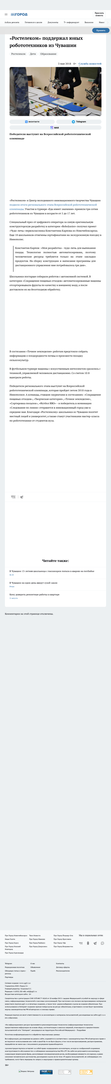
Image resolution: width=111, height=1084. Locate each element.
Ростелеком (18, 53)
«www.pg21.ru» (25, 983)
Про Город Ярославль (62, 939)
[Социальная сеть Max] (55, 127)
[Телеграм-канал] (78, 122)
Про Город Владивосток (63, 946)
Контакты (60, 963)
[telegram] (22, 497)
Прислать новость (99, 14)
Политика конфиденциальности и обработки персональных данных (32, 1034)
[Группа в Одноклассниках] (88, 943)
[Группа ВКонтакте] (32, 122)
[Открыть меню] (6, 14)
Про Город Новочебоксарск (16, 935)
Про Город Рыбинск (37, 943)
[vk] (13, 497)
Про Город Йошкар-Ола (63, 935)
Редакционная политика (14, 967)
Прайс (33, 971)
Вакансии (89, 22)
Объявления (35, 967)
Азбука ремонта (12, 22)
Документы (53, 22)
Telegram (8, 963)
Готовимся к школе (33, 22)
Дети (33, 53)
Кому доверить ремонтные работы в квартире (34, 596)
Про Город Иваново (37, 939)
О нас (32, 963)
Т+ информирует (71, 22)
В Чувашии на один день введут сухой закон (33, 584)
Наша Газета (10, 939)
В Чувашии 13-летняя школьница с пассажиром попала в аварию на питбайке (52, 573)
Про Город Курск (11, 943)
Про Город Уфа (60, 943)
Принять (100, 30)
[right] (107, 22)
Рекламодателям (63, 971)
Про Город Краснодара (14, 953)
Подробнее (81, 1030)
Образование (48, 53)
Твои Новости (34, 935)
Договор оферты (63, 967)
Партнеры (9, 977)
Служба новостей (90, 63)
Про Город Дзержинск (38, 946)
